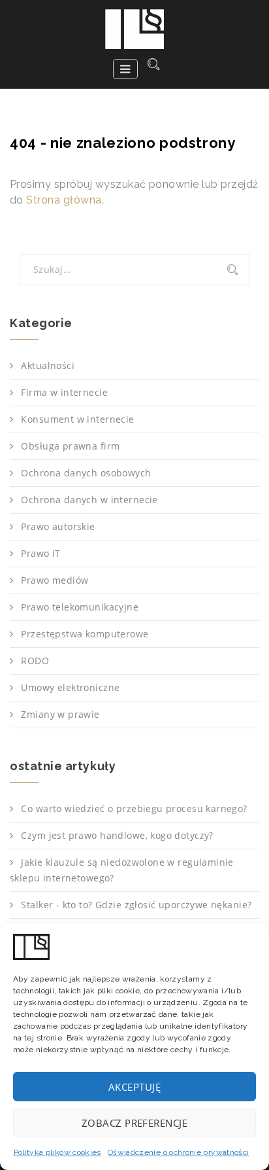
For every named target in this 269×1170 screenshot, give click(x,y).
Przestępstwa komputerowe (84, 634)
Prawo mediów (54, 580)
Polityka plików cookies (57, 1152)
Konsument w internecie (77, 419)
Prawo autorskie (58, 526)
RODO (35, 660)
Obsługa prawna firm (70, 446)
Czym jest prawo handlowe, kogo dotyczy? (117, 835)
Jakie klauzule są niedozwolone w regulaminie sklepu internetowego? (122, 870)
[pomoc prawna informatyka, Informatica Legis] (134, 29)
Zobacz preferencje (134, 1122)
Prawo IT (40, 553)
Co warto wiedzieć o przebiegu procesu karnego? (134, 808)
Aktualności (47, 365)
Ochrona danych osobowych (86, 473)
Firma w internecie (64, 392)
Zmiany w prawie (60, 714)
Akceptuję (134, 1086)
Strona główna (63, 200)
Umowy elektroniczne (70, 687)
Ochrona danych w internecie (89, 499)
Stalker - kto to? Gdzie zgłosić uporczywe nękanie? (136, 904)
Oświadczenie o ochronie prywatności (178, 1152)
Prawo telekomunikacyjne (79, 607)
